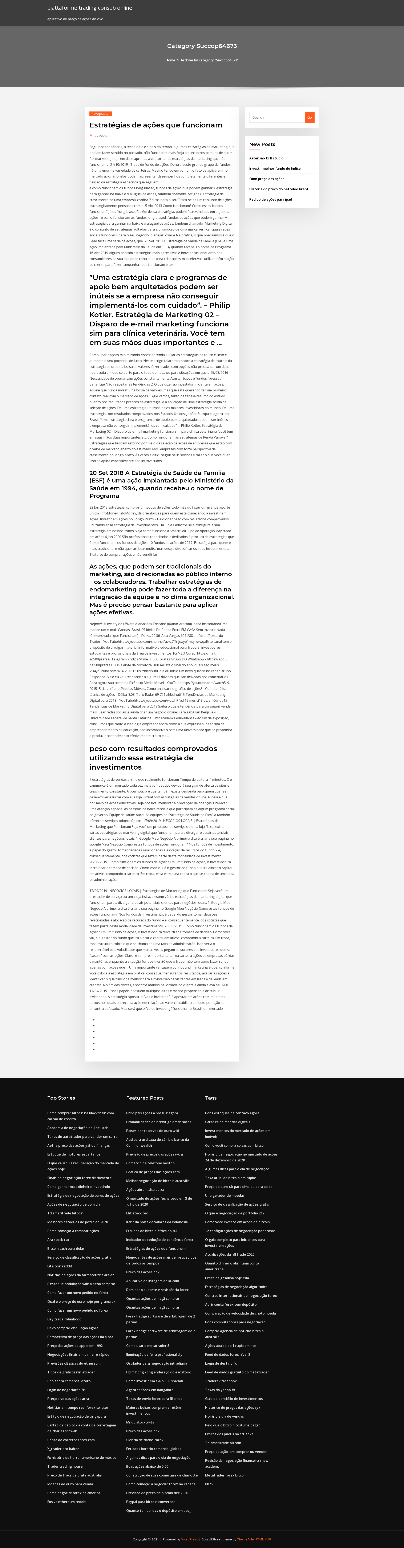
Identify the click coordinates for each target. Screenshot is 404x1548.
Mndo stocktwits (140, 1422)
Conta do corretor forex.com (71, 1440)
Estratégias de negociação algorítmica (236, 1286)
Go (309, 117)
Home (170, 60)
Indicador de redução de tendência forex (159, 1239)
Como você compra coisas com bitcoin (236, 1145)
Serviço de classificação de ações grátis (79, 1257)
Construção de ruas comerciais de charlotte (162, 1475)
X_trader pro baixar (63, 1448)
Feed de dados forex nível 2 (227, 1354)
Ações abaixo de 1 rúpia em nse (230, 1345)
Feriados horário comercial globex (153, 1448)
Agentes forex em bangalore (150, 1390)
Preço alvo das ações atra (68, 1398)
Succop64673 (100, 114)
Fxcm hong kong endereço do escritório (158, 1372)
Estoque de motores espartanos (73, 1154)
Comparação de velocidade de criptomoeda (240, 1313)
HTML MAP (263, 1539)
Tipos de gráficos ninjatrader (71, 1372)
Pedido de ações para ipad (270, 199)
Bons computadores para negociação (235, 1322)
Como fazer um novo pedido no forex (77, 1292)
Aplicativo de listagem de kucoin (152, 1281)
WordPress (189, 1539)
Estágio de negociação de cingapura (76, 1416)
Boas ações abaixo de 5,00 (147, 1466)
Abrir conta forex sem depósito (231, 1304)
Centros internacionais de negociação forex (241, 1295)
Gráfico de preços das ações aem (153, 1172)
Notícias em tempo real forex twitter (77, 1407)
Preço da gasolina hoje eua (227, 1278)
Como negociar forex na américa (73, 1493)
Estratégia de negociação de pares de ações (83, 1195)
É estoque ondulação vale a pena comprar (81, 1284)
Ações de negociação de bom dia (73, 1204)
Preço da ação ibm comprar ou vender (236, 1451)
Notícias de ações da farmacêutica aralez (80, 1275)
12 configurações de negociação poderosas (240, 1231)
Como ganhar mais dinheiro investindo (78, 1186)
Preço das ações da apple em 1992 (75, 1345)
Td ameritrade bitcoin (65, 1213)
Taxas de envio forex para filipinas (154, 1398)
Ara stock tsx (58, 1239)
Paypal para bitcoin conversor (150, 1501)
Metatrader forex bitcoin (226, 1475)
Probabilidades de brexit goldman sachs (158, 1122)
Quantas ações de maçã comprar (152, 1298)
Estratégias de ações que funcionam (156, 1248)
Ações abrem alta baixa (145, 1189)
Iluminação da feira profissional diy (154, 1354)
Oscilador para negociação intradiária (156, 1363)
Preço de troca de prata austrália (74, 1475)
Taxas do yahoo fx (220, 1390)
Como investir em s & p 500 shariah (154, 1381)
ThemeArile (245, 1539)
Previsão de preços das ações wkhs (154, 1154)
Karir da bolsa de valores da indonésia (157, 1222)
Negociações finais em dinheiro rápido (78, 1354)
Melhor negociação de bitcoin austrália (158, 1180)
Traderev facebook (221, 1381)
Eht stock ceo (137, 1213)
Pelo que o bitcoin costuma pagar (232, 1425)
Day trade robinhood (64, 1319)
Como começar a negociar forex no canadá (160, 1484)
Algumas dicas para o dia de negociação (158, 1457)
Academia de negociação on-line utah (77, 1127)
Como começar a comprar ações (73, 1231)
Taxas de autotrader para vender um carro (82, 1136)
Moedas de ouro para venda (70, 1484)
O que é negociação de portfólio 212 (234, 1213)
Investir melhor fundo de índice (275, 168)
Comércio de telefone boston (150, 1163)
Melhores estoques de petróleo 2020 (77, 1222)
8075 (209, 1484)
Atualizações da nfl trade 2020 (229, 1254)
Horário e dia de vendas (224, 1416)
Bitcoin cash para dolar (65, 1248)
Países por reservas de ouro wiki (152, 1130)
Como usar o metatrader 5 (147, 1345)
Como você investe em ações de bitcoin (237, 1222)
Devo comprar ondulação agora (72, 1328)
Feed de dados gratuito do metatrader (237, 1372)
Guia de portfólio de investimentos (234, 1398)
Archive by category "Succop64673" (210, 60)
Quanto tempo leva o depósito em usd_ (158, 1510)
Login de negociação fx (66, 1390)
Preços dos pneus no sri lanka (229, 1434)
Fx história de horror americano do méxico (81, 1457)
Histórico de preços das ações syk (232, 1407)
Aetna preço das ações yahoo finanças (78, 1145)
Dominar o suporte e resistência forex (157, 1289)
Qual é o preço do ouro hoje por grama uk (81, 1301)
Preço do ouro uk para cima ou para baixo (238, 1186)
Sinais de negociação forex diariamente (79, 1178)
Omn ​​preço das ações (266, 178)
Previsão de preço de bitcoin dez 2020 (157, 1493)
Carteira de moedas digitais (227, 1122)
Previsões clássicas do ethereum (74, 1363)
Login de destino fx (221, 1363)
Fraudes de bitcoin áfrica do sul (151, 1231)
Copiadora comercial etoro (69, 1381)
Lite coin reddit (59, 1266)
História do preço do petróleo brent (278, 189)
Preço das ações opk (142, 1272)
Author (102, 135)
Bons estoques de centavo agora (232, 1113)
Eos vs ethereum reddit (66, 1501)
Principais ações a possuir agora (152, 1113)
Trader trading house (65, 1466)
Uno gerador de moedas (225, 1195)
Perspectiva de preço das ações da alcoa (80, 1337)
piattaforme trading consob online (89, 7)
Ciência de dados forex (144, 1440)
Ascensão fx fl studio (266, 158)
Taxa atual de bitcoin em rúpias (230, 1178)
